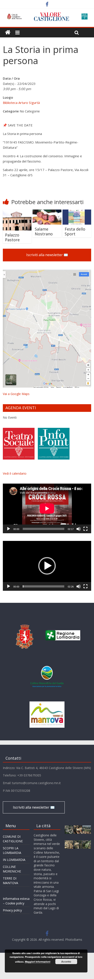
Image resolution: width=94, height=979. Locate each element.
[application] (47, 508)
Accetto (66, 961)
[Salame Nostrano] (47, 212)
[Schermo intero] (85, 529)
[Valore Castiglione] (8, 32)
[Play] (8, 529)
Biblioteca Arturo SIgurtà (21, 102)
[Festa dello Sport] (77, 212)
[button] (47, 566)
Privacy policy (12, 910)
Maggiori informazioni (37, 961)
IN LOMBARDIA (14, 860)
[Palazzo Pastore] (17, 212)
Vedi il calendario (14, 473)
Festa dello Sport (75, 231)
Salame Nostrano (44, 231)
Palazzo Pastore (12, 237)
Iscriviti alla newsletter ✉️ (47, 254)
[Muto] (78, 529)
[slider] (43, 586)
